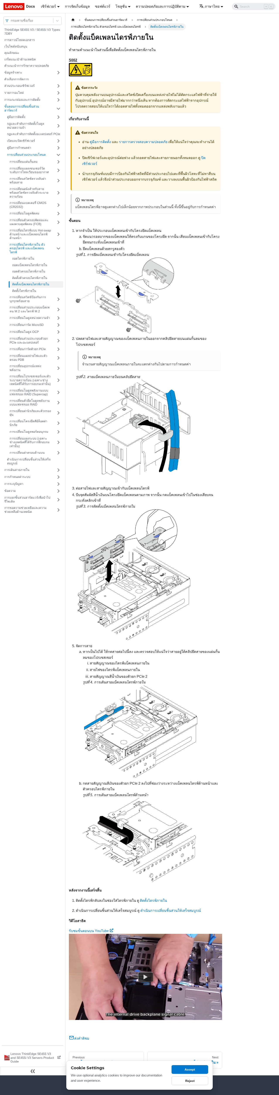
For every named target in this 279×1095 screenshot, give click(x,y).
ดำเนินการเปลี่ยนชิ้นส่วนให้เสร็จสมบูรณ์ (29, 461)
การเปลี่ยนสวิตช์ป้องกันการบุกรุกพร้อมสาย (28, 299)
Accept (190, 1069)
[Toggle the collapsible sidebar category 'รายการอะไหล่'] (58, 92)
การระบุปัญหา (13, 484)
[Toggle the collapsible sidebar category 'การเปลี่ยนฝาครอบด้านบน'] (58, 452)
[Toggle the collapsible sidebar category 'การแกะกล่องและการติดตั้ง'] (58, 99)
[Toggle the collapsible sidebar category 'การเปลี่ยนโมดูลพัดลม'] (58, 213)
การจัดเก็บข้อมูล (77, 6)
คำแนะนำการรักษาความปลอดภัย (26, 65)
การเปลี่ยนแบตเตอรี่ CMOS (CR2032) (28, 205)
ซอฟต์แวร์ (102, 6)
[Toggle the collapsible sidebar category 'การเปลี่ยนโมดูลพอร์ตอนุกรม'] (58, 431)
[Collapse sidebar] (32, 1071)
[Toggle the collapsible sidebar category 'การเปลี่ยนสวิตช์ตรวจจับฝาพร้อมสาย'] (58, 181)
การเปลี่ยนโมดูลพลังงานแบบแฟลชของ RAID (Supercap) (29, 392)
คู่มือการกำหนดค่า (19, 147)
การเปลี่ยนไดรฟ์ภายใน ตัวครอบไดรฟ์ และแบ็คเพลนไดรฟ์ (27, 248)
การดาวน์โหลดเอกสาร (19, 40)
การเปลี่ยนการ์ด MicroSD (27, 325)
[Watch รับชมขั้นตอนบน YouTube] (145, 977)
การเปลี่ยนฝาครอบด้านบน (27, 452)
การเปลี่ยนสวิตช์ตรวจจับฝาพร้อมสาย (28, 180)
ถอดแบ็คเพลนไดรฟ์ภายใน (29, 265)
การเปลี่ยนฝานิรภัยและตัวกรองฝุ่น (30, 413)
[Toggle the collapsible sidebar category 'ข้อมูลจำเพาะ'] (58, 72)
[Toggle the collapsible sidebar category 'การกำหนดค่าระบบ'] (58, 477)
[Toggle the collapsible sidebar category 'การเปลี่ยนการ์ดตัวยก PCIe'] (58, 349)
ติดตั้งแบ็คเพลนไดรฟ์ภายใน (30, 284)
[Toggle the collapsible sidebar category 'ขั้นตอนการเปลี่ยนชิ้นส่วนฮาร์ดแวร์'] (58, 108)
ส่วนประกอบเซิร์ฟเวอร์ (19, 85)
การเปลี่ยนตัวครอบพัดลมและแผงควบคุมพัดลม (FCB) (29, 222)
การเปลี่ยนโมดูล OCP (24, 332)
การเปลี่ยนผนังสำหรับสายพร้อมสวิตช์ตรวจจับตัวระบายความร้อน (29, 192)
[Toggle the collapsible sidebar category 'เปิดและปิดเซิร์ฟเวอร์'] (58, 140)
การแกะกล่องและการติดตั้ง (22, 99)
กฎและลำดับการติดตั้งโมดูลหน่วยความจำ (25, 125)
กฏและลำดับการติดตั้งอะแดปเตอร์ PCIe (33, 134)
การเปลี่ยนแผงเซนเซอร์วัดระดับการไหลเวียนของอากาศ (29, 170)
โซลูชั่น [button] (121, 6)
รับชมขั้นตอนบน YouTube (89, 931)
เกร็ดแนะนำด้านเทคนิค (20, 59)
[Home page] (73, 20)
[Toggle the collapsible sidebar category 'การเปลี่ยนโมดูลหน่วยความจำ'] (58, 318)
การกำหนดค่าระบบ (17, 477)
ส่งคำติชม (81, 1038)
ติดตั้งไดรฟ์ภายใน (24, 291)
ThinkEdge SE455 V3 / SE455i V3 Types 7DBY (32, 31)
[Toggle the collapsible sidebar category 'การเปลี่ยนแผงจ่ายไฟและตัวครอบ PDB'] (58, 358)
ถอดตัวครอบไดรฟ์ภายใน (28, 271)
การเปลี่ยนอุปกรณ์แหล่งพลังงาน (25, 368)
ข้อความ (10, 491)
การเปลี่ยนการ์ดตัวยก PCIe (28, 349)
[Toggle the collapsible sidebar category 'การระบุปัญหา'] (58, 484)
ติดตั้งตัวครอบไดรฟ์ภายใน (29, 278)
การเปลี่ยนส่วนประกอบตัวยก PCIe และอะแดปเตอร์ (29, 340)
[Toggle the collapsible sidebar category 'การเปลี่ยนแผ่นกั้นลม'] (58, 161)
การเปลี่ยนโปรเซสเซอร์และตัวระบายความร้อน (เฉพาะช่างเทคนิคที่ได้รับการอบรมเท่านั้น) (30, 380)
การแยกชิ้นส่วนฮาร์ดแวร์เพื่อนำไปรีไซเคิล (27, 499)
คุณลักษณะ (11, 53)
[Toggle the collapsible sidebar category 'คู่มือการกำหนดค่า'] (58, 147)
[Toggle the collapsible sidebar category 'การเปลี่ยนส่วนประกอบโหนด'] (58, 154)
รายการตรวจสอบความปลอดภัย (143, 142)
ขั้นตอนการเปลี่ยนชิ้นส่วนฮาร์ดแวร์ (21, 108)
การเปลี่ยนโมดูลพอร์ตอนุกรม (29, 431)
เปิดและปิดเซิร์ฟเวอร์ (21, 140)
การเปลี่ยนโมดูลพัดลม (24, 213)
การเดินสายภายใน (16, 470)
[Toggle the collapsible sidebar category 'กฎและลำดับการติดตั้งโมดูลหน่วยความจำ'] (58, 126)
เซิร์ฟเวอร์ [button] (48, 6)
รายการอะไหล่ (14, 92)
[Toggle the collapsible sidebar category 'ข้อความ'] (58, 491)
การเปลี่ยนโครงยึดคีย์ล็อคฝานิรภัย (28, 423)
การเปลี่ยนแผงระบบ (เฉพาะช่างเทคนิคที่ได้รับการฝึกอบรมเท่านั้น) (29, 442)
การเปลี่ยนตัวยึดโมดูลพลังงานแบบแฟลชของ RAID (30, 402)
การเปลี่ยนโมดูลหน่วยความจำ (30, 318)
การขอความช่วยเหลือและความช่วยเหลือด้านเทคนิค (25, 509)
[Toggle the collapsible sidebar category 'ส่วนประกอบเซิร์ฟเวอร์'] (58, 85)
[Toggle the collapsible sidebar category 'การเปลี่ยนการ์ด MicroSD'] (58, 325)
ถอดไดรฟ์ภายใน (23, 258)
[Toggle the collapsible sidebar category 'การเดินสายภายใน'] (58, 470)
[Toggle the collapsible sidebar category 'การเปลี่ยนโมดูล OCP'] (58, 331)
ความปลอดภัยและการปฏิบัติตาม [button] (160, 6)
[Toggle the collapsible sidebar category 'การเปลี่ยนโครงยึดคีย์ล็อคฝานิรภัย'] (58, 423)
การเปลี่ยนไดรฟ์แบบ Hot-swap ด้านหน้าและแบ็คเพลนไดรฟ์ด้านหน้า (30, 234)
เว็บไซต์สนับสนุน (15, 46)
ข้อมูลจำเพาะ (13, 72)
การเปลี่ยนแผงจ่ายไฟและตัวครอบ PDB (28, 357)
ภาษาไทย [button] (212, 6)
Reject (190, 1081)
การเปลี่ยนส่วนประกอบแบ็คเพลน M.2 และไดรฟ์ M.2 (29, 309)
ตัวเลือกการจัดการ (16, 79)
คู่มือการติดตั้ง (16, 117)
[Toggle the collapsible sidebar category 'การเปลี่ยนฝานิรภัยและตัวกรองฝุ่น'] (58, 413)
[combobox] (11, 20)
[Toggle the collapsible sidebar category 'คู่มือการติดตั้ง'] (58, 117)
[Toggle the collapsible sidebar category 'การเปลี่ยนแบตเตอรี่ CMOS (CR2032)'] (58, 205)
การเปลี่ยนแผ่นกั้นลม (23, 161)
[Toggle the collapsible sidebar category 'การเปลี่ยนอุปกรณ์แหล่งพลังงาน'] (58, 368)
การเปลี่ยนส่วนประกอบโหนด (26, 154)
